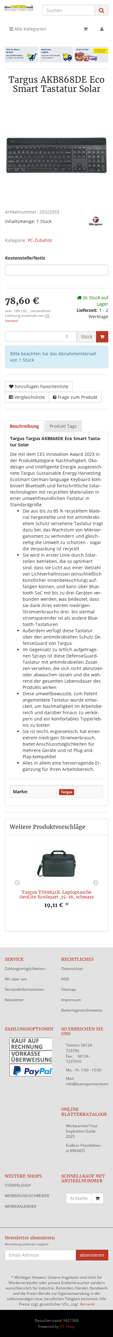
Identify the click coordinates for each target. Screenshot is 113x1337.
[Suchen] (101, 10)
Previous (17, 883)
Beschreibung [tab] (24, 426)
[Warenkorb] (85, 29)
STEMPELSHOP (18, 1185)
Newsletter (14, 999)
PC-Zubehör (40, 240)
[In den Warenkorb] (102, 336)
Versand (11, 320)
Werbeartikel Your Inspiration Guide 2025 (82, 1131)
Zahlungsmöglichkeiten (25, 968)
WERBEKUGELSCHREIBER (27, 1195)
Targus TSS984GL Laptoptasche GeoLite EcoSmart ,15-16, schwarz (56, 894)
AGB (65, 979)
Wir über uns (16, 979)
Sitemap (68, 989)
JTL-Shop (67, 1326)
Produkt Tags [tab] (63, 426)
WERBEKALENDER (20, 1206)
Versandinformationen (24, 989)
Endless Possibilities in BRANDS (83, 1148)
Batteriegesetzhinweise (81, 1010)
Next (95, 883)
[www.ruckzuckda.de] (19, 8)
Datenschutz (72, 968)
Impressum (71, 999)
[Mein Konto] (101, 29)
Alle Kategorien (29, 29)
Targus (66, 792)
